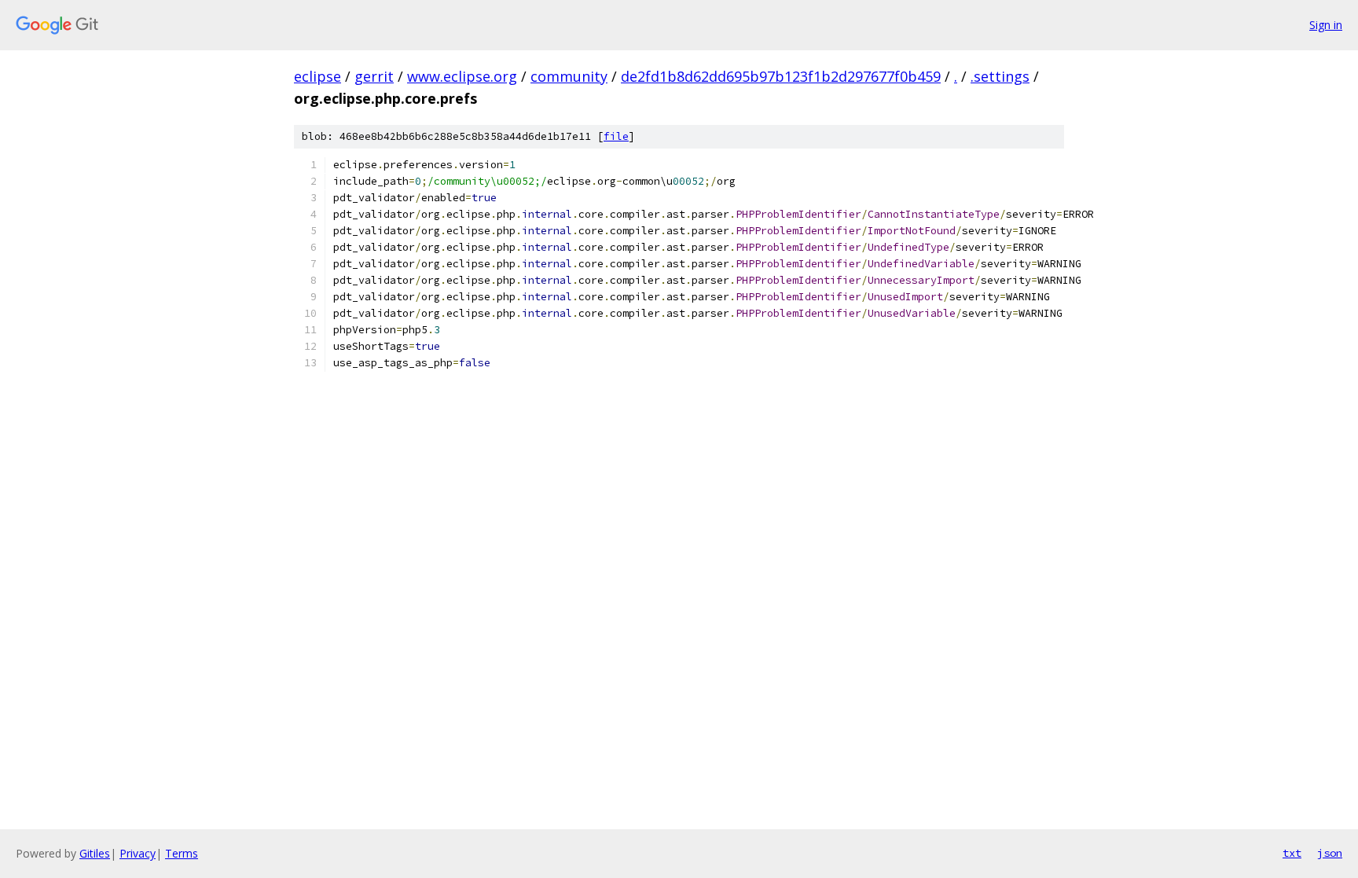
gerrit (374, 76)
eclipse (317, 76)
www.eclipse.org (462, 76)
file (616, 136)
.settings (1000, 76)
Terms (181, 853)
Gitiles (94, 853)
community (568, 76)
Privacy (137, 853)
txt (1292, 853)
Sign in (1325, 24)
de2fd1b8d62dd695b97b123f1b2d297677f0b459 (781, 76)
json (1329, 853)
